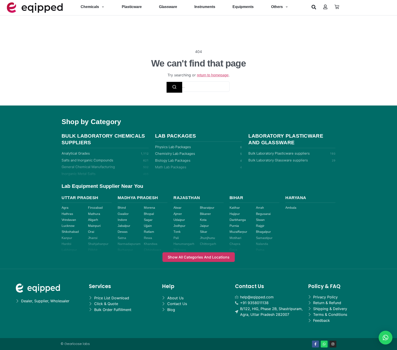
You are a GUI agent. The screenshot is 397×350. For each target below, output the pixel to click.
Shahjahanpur (98, 244)
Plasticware (132, 7)
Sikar (203, 231)
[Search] (174, 87)
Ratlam (149, 231)
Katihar (235, 207)
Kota (203, 220)
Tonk (177, 231)
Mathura (94, 214)
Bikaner (205, 214)
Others (277, 7)
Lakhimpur (69, 250)
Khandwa (150, 244)
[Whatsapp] (324, 344)
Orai (91, 231)
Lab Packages (175, 136)
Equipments (243, 7)
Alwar (177, 207)
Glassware (168, 7)
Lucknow (68, 226)
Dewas (123, 231)
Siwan (260, 220)
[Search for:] (198, 86)
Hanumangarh (183, 244)
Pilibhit (92, 250)
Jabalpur (124, 226)
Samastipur (264, 238)
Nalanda (262, 244)
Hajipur (235, 214)
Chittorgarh (208, 244)
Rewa (148, 238)
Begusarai (263, 214)
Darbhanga (238, 220)
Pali (176, 238)
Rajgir (260, 226)
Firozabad (95, 207)
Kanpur (67, 238)
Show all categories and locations (199, 257)
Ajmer (177, 214)
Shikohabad (70, 231)
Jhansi (92, 238)
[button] (313, 6)
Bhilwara (179, 250)
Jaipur (204, 226)
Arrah (260, 207)
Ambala (290, 207)
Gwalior (123, 214)
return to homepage (213, 75)
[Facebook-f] (315, 344)
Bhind (122, 207)
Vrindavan (69, 220)
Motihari (235, 238)
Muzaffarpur (238, 231)
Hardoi (66, 244)
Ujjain (148, 226)
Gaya (233, 250)
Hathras (67, 214)
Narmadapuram (129, 244)
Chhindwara (152, 250)
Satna (122, 238)
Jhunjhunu (207, 238)
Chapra (235, 244)
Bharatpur (207, 207)
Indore (122, 220)
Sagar (148, 220)
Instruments (204, 7)
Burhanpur (125, 250)
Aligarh (93, 220)
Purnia (234, 226)
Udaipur (179, 220)
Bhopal (149, 214)
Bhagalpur (263, 231)
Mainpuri (94, 226)
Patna (260, 250)
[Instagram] (332, 344)
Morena (149, 207)
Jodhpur (179, 226)
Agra (65, 207)
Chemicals (90, 7)
